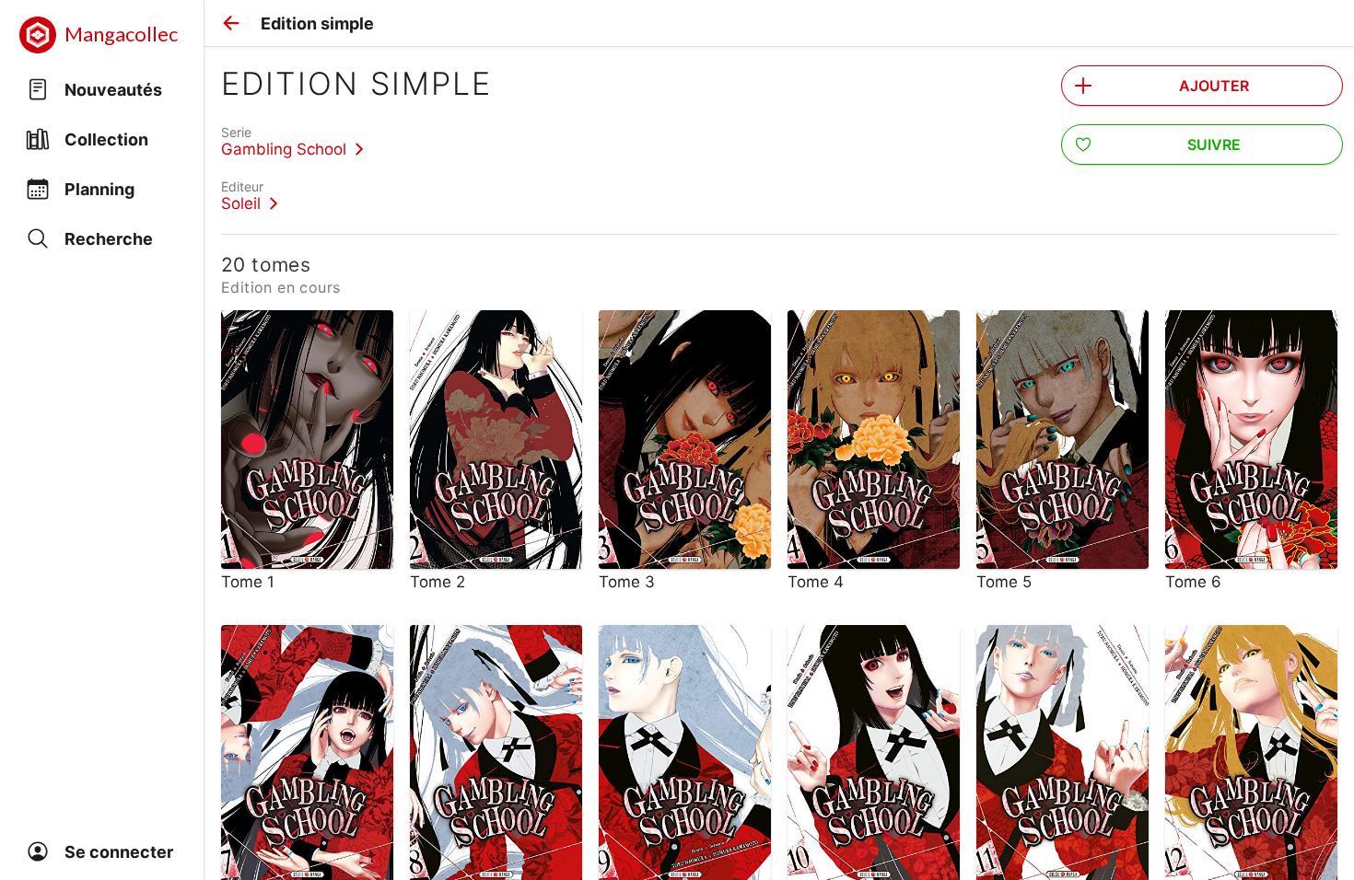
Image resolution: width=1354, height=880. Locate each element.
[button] (231, 23)
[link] (292, 141)
